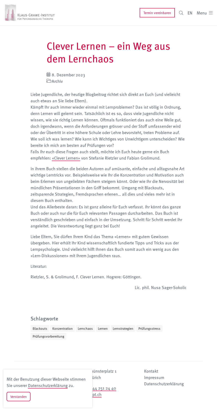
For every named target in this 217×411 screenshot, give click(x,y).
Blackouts (40, 328)
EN (190, 13)
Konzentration (62, 328)
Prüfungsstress (149, 328)
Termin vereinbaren (157, 12)
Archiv (57, 81)
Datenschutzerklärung (48, 385)
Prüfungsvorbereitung (48, 336)
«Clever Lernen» (66, 158)
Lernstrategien (123, 328)
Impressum (154, 377)
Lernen (103, 328)
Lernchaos (85, 328)
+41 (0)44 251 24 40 (97, 388)
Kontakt (151, 371)
